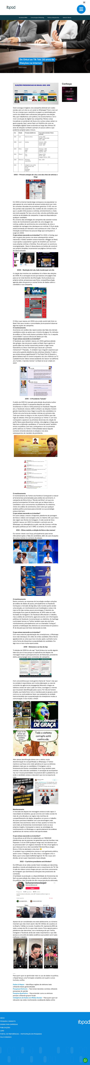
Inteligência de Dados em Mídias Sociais (27, 998)
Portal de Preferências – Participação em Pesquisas (21, 1034)
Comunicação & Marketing (37, 17)
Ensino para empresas (9, 1024)
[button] (84, 2)
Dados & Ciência (67, 17)
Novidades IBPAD (23, 17)
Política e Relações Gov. (53, 17)
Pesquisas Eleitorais (20, 989)
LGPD (2, 1031)
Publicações (5, 1028)
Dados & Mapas (18, 984)
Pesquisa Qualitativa (20, 993)
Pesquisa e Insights (7, 1021)
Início (2, 1018)
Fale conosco (6, 1037)
